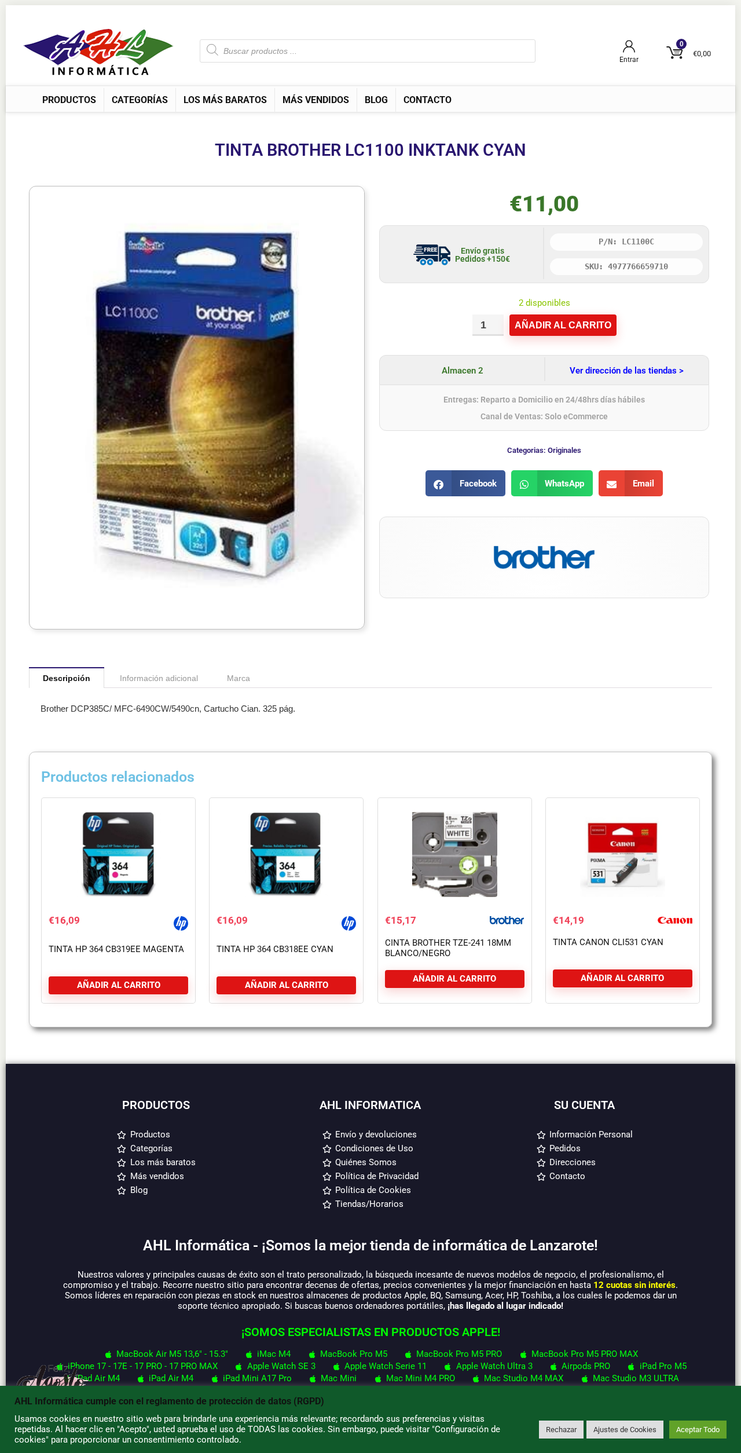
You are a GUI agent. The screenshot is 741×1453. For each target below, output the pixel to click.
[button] (465, 483)
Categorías (140, 99)
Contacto (427, 99)
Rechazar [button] (561, 1429)
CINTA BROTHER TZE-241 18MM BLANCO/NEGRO (448, 948)
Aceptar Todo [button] (698, 1429)
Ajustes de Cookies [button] (624, 1429)
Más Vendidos (316, 99)
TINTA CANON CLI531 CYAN (608, 942)
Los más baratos (225, 99)
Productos (69, 99)
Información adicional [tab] (159, 678)
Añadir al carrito (563, 325)
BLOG (376, 99)
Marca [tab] (238, 678)
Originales (564, 450)
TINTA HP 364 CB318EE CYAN (275, 949)
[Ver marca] (544, 534)
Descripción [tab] (66, 678)
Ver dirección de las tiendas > (627, 370)
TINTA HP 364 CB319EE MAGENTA (116, 949)
